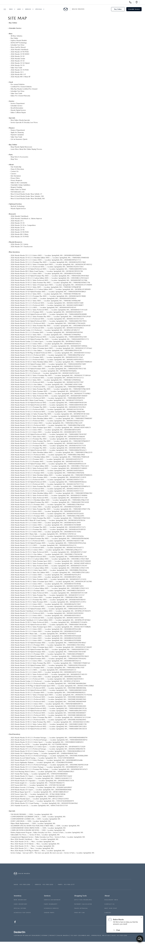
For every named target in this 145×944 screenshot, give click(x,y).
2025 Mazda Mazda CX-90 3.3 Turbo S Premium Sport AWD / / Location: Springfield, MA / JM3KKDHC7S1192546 (51, 695)
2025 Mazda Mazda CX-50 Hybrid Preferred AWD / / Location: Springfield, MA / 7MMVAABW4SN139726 (49, 708)
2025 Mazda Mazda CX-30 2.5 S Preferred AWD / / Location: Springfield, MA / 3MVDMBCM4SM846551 (48, 697)
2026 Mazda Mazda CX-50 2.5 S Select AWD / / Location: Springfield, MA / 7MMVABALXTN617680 (46, 597)
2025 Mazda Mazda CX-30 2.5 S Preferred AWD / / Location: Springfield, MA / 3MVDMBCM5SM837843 (48, 699)
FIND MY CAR (79, 912)
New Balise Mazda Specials (20, 120)
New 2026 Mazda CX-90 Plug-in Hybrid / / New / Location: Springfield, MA (38, 850)
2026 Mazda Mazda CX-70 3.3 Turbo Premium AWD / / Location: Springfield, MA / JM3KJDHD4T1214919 (48, 477)
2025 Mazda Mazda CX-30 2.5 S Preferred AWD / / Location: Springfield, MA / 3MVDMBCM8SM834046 (48, 688)
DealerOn (36, 935)
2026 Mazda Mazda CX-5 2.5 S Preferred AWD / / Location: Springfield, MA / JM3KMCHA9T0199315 (47, 359)
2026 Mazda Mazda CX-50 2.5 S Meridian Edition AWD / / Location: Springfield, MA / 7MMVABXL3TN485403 (50, 258)
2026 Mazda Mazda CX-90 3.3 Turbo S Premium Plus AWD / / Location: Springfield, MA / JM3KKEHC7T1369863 (51, 393)
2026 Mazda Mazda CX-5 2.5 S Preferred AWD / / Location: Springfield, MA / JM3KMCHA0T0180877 (47, 305)
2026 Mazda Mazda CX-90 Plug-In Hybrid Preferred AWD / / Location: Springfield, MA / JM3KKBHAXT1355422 (50, 353)
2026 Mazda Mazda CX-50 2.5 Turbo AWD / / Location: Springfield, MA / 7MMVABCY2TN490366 (46, 380)
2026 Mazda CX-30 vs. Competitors (23, 225)
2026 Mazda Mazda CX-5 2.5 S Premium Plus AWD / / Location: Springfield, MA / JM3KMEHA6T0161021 (48, 439)
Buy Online (118, 9)
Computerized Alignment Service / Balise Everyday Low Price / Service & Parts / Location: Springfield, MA (48, 837)
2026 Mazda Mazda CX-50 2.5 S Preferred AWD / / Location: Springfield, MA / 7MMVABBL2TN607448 (48, 412)
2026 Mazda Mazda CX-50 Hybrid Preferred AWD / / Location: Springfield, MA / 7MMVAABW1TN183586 (49, 624)
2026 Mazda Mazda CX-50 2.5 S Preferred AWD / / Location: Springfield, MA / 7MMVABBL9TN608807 (48, 387)
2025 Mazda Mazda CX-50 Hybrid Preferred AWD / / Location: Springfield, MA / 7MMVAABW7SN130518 (49, 729)
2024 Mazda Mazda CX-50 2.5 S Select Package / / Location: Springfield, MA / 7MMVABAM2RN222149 (48, 751)
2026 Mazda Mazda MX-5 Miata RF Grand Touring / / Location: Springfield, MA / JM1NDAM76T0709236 (48, 520)
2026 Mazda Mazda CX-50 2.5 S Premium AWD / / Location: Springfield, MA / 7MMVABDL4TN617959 (47, 667)
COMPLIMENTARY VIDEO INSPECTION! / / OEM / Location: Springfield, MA (38, 828)
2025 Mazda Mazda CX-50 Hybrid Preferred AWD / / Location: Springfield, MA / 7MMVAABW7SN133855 (49, 726)
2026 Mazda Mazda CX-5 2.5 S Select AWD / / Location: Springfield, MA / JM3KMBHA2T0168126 (46, 631)
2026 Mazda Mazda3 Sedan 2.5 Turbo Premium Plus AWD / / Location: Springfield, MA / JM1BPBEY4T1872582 (50, 414)
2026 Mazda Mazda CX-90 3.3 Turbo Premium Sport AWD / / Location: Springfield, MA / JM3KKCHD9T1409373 (51, 427)
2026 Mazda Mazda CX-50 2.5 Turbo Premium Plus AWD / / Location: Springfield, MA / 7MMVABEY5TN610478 (50, 389)
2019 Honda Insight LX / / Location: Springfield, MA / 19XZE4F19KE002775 (38, 783)
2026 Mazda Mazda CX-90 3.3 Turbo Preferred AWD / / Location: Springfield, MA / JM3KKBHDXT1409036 (49, 346)
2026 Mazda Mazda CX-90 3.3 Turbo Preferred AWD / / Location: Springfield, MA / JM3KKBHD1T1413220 (49, 310)
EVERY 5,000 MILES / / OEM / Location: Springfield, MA (31, 821)
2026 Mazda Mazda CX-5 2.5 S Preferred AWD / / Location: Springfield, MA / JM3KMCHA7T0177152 (47, 484)
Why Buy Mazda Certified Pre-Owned (24, 89)
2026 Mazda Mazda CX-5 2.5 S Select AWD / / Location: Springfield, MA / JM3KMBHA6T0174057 (46, 604)
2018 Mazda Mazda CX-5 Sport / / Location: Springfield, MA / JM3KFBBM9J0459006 (41, 790)
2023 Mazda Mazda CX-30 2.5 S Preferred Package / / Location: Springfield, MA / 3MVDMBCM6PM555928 (49, 765)
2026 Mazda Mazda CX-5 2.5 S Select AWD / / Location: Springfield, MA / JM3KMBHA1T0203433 (46, 366)
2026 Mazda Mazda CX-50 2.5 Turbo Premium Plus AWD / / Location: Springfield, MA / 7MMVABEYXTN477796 (50, 282)
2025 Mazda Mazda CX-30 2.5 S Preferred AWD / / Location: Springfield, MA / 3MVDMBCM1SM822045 (48, 706)
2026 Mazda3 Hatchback (19, 49)
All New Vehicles (16, 36)
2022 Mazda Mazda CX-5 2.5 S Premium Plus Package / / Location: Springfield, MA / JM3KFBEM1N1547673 (49, 769)
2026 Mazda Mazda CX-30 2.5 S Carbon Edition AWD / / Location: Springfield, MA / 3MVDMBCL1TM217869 (50, 559)
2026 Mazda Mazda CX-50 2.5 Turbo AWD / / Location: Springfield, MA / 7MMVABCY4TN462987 (46, 301)
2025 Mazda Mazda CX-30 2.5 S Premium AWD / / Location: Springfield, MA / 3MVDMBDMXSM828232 (48, 692)
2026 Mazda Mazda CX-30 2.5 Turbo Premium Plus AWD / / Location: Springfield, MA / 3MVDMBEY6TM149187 (51, 325)
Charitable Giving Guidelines (20, 185)
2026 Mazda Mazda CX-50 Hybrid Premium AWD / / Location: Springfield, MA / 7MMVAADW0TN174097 (48, 364)
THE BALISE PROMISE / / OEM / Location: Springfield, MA (31, 814)
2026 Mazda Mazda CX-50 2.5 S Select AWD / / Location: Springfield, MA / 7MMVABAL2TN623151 (46, 550)
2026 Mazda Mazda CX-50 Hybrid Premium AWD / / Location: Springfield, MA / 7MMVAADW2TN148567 (48, 643)
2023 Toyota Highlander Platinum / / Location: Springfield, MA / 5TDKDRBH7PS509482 (42, 762)
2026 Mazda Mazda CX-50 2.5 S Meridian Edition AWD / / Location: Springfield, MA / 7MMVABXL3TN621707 (50, 500)
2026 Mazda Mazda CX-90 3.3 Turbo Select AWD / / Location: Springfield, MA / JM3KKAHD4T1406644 (48, 436)
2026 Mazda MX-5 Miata (19, 234)
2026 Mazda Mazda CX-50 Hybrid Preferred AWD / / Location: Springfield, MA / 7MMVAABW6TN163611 (49, 450)
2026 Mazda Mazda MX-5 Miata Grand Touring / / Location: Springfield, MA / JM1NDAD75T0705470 (47, 400)
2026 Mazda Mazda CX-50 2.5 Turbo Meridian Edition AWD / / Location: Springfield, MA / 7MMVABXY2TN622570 (51, 452)
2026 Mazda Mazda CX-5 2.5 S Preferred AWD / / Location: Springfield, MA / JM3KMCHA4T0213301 (47, 421)
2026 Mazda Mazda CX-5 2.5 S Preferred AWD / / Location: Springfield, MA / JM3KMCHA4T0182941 (47, 613)
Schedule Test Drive (17, 45)
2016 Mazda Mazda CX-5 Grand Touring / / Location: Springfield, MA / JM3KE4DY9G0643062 (44, 803)
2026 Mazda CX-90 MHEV (20, 54)
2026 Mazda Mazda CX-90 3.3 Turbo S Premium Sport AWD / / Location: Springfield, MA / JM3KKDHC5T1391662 (51, 348)
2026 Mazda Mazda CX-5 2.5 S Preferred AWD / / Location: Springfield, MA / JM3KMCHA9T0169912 (47, 606)
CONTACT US (109, 904)
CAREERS (107, 912)
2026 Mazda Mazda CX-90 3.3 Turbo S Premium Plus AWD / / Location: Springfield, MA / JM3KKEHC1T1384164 (51, 375)
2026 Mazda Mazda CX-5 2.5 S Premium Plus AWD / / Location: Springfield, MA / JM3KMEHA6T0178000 (48, 296)
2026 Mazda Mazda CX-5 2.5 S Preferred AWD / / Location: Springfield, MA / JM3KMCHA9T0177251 (47, 479)
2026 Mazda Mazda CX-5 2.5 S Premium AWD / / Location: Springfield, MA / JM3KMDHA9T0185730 (47, 461)
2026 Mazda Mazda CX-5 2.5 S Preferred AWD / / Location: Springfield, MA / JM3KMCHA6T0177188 (47, 541)
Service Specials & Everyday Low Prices (24, 122)
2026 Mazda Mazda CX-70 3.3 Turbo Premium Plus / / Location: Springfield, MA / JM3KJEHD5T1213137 (48, 595)
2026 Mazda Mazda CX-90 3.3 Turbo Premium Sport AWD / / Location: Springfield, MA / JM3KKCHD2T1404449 (51, 561)
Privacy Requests (16, 180)
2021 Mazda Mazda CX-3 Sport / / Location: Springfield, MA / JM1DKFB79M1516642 (41, 776)
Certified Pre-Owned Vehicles (21, 87)
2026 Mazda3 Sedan (18, 58)
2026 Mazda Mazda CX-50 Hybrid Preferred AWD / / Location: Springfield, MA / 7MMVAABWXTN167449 (49, 337)
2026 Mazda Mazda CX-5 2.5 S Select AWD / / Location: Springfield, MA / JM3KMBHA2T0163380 (46, 677)
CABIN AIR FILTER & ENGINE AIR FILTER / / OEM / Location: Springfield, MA (38, 830)
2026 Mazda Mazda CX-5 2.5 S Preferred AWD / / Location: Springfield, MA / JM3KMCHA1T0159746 (47, 409)
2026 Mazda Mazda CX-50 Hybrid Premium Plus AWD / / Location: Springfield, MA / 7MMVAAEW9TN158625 (50, 656)
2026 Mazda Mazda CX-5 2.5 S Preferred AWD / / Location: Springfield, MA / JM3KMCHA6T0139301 (47, 443)
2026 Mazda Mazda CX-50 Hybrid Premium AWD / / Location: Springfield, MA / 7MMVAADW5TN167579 (48, 609)
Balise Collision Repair (18, 112)
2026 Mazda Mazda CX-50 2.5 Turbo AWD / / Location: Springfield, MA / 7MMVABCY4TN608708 (46, 287)
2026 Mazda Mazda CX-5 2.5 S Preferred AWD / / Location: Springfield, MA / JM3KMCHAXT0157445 (47, 618)
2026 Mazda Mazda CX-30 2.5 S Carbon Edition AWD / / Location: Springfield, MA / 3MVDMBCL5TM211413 (50, 588)
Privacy (52, 935)
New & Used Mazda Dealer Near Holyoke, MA (27, 196)
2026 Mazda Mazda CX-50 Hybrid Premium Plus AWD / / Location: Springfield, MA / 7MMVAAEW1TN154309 (50, 502)
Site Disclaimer (16, 176)
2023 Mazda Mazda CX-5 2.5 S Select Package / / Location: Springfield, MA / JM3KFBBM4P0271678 (47, 767)
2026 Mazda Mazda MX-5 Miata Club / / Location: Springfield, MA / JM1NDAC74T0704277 (43, 634)
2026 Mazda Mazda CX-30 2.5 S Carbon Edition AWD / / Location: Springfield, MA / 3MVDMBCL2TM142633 (50, 278)
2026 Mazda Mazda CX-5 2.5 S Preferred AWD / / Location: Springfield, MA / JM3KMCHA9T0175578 (47, 489)
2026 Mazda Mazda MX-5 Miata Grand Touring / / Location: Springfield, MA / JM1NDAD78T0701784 (47, 271)
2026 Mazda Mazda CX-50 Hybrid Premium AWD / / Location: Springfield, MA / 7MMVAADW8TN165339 (48, 464)
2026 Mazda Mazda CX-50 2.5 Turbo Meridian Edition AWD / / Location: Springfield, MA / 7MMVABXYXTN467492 (51, 493)
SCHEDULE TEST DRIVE (22, 912)
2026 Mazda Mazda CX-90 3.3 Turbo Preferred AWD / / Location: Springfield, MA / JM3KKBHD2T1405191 (49, 674)
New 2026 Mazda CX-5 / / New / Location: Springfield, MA (32, 848)
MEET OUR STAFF (110, 908)
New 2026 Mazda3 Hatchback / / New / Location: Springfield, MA (34, 839)
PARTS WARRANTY (50, 904)
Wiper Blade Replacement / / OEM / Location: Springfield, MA (33, 823)
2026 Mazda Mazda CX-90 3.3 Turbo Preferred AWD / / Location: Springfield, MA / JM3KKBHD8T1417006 (49, 280)
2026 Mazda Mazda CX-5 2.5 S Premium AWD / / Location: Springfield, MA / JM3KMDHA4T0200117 (47, 312)
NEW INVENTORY (20, 900)
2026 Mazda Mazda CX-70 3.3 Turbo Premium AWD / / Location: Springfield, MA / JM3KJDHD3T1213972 (48, 602)
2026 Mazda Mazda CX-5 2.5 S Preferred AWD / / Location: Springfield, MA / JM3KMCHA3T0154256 (47, 536)
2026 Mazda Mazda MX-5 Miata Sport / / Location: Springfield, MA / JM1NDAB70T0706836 (44, 371)
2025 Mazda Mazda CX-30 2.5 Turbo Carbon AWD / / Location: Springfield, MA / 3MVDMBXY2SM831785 (49, 724)
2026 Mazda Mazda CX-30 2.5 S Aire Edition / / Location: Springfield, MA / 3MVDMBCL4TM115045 (46, 384)
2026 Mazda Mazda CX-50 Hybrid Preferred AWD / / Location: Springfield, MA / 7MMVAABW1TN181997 (49, 434)
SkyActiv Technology (17, 206)
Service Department (18, 103)
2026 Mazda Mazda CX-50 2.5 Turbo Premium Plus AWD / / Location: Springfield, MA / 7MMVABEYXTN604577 (50, 441)
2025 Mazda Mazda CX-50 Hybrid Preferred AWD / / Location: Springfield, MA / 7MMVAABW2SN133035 (49, 711)
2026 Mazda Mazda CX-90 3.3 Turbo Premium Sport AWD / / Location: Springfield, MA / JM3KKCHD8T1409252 (51, 563)
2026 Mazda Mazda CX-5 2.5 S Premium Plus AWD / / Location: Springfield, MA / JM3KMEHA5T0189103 (48, 529)
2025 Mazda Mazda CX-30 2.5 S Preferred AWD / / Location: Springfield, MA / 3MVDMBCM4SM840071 (48, 713)
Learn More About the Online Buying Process (26, 149)
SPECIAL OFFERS (20, 908)
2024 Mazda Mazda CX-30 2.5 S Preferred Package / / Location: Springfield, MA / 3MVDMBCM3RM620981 (49, 756)
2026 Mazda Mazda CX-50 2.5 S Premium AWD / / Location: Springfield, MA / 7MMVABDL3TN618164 (47, 504)
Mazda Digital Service (18, 110)
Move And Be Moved (18, 47)
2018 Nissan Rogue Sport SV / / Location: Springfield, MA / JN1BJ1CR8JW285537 (40, 792)
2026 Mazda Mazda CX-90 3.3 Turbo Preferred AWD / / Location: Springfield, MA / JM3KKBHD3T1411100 (49, 498)
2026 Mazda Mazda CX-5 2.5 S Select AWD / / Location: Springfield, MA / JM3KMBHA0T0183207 (46, 511)
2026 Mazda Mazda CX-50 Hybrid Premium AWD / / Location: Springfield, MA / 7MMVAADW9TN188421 (48, 292)
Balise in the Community (19, 183)
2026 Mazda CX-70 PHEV (20, 70)
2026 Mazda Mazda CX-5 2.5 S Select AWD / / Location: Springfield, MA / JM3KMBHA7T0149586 (46, 584)
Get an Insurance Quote (19, 139)
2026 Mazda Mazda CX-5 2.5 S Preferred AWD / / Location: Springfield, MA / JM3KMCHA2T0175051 (47, 267)
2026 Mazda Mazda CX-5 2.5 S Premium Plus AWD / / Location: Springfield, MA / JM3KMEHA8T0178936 (48, 448)
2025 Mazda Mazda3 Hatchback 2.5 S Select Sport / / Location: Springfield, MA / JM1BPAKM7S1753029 (48, 747)
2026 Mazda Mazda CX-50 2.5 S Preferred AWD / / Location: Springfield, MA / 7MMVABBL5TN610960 (48, 455)
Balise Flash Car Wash (18, 189)
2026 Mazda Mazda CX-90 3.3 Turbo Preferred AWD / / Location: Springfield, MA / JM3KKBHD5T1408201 (49, 468)
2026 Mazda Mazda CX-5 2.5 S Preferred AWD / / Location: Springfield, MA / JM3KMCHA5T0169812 (47, 328)
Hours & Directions (17, 169)
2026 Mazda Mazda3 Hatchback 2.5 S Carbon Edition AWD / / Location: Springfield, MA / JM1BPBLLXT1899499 (51, 289)
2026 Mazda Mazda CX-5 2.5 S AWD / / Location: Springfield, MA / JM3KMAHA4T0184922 (43, 298)
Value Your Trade (16, 68)
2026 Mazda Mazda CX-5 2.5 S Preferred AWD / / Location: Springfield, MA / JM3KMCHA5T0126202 (47, 513)
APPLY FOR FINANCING (83, 900)
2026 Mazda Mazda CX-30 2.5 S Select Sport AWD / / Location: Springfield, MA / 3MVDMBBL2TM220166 (49, 570)
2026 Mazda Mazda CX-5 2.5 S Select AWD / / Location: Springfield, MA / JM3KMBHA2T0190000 (46, 640)
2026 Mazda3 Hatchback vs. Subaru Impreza (26, 218)
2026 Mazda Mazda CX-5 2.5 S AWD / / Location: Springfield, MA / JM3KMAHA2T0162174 (43, 545)
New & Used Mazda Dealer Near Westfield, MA (28, 198)
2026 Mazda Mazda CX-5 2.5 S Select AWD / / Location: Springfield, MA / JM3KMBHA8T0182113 (46, 661)
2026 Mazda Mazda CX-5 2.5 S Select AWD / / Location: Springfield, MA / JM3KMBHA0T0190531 (46, 615)
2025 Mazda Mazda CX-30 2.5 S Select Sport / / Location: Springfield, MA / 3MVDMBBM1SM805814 (47, 742)
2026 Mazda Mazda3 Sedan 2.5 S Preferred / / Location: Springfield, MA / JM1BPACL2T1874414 (45, 681)
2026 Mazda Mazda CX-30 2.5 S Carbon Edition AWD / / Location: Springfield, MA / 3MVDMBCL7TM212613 (50, 466)
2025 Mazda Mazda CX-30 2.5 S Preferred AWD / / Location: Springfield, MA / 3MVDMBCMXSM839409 (48, 701)
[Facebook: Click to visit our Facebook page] (15, 922)
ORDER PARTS (49, 912)
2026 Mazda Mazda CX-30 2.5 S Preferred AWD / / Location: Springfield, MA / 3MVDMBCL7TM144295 (48, 323)
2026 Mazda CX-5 (17, 72)
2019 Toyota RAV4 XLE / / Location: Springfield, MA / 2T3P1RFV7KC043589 (38, 785)
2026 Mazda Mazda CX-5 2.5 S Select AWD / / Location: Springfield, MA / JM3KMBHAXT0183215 (46, 344)
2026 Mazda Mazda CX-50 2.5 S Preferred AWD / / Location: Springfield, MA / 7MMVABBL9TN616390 (48, 425)
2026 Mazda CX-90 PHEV (20, 52)
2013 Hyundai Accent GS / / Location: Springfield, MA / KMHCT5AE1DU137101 (39, 805)
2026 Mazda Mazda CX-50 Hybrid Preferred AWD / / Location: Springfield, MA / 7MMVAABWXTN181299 (49, 405)
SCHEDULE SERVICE (51, 908)
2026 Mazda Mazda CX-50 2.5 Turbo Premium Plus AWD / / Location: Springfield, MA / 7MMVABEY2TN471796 (50, 509)
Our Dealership (16, 167)
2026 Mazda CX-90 (17, 230)
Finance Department (18, 130)
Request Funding (16, 187)
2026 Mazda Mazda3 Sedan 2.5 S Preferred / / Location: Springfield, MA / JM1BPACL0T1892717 (45, 330)
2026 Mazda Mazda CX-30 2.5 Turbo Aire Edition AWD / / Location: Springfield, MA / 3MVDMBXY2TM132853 (50, 572)
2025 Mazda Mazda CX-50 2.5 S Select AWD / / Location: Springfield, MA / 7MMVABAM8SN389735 (47, 704)
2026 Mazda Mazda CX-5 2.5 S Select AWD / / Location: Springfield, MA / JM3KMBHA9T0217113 (46, 260)
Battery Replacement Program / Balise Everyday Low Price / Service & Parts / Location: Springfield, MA (47, 832)
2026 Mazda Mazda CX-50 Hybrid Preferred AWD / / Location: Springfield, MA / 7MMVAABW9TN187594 (49, 402)
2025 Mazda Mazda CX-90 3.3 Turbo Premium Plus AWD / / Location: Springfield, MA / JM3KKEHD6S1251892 (50, 722)
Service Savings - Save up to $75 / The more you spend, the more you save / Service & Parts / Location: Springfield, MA (52, 853)
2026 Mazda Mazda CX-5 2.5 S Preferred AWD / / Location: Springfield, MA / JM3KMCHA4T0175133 (47, 491)
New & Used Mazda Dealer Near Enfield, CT (26, 194)
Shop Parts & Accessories (19, 157)
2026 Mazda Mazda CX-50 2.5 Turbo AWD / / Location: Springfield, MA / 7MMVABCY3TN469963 (46, 335)
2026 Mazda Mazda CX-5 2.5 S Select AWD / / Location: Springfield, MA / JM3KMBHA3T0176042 (46, 532)
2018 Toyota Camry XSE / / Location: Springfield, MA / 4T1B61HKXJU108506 (38, 794)
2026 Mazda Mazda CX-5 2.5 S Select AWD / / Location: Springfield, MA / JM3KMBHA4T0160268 (46, 636)
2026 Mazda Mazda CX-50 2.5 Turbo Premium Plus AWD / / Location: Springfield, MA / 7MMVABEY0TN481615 (50, 486)
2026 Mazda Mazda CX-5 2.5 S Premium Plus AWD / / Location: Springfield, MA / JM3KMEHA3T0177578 (48, 446)
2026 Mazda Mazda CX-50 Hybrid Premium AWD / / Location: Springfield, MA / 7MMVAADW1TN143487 (48, 652)
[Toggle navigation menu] (4, 9)
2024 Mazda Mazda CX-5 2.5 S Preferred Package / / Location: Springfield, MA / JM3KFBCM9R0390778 (48, 749)
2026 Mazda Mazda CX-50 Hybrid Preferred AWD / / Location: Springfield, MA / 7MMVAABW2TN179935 (49, 321)
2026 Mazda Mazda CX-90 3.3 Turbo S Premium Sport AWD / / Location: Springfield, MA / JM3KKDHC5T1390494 (51, 285)
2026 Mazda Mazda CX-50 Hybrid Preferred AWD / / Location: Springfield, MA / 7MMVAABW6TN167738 (49, 556)
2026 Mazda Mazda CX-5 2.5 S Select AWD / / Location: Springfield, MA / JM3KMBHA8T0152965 (46, 577)
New (11, 9)
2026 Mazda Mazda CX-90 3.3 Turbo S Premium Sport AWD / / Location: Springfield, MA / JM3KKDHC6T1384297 (51, 647)
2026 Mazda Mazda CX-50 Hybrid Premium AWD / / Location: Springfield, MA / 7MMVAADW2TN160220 (48, 665)
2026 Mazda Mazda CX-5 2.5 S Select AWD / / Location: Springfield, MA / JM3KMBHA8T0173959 (46, 432)
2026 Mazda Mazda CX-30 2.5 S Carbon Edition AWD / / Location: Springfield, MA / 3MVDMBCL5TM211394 (50, 568)
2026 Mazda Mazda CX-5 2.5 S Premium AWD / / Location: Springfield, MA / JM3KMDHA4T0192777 (47, 459)
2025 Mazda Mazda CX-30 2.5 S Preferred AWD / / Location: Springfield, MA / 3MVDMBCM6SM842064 (48, 683)
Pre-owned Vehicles (18, 84)
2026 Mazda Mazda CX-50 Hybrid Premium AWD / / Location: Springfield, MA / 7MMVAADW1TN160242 (48, 658)
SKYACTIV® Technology (19, 43)
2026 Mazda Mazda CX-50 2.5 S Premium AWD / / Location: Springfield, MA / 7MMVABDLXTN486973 (47, 654)
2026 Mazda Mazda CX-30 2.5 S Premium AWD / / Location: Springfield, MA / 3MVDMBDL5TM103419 (48, 590)
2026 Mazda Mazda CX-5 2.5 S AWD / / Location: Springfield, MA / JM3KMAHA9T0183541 (43, 307)
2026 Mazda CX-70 (17, 65)
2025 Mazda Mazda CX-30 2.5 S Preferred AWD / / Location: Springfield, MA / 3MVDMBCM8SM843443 (48, 715)
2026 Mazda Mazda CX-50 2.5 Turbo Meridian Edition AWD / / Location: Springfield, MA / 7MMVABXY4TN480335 (51, 475)
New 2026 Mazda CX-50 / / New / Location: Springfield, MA (32, 841)
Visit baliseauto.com (17, 192)
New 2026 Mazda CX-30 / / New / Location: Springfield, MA (32, 846)
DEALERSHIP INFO (111, 900)
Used (19, 9)
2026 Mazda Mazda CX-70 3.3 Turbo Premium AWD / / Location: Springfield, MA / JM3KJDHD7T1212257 (48, 391)
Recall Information (17, 108)
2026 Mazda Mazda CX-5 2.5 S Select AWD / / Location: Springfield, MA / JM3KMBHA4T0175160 (46, 672)
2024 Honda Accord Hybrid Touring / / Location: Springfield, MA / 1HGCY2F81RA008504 (42, 758)
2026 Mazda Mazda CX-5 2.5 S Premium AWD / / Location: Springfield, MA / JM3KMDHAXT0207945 (47, 332)
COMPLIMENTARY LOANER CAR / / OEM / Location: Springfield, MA (35, 819)
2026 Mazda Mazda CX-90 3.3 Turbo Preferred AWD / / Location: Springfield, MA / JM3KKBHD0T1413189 (49, 593)
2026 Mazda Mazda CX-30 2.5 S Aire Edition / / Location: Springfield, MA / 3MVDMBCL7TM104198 (46, 554)
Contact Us (14, 171)
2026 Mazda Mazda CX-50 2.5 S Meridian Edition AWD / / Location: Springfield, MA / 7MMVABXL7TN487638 (50, 457)
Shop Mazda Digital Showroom (21, 147)
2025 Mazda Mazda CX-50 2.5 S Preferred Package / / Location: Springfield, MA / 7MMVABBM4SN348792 (49, 740)
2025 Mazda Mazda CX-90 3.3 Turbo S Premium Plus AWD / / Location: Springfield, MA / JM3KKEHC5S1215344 (51, 717)
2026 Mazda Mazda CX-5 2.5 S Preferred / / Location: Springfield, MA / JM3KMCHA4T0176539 (45, 373)
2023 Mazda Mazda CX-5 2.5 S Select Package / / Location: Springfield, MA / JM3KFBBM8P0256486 (47, 760)
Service (28, 9)
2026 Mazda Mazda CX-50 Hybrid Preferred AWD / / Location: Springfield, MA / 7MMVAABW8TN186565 (49, 482)
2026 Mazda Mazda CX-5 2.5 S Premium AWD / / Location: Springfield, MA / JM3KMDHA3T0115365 (47, 357)
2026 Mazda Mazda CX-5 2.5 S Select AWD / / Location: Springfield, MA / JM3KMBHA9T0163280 (46, 629)
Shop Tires (14, 159)
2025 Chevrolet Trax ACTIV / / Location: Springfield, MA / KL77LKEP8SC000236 (39, 744)
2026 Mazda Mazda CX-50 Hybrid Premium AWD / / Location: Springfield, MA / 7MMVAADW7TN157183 (48, 369)
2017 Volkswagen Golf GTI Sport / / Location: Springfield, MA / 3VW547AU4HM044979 (42, 801)
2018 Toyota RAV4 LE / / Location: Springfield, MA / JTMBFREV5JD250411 (37, 796)
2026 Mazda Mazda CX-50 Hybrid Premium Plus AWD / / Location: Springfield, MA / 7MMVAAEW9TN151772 (50, 339)
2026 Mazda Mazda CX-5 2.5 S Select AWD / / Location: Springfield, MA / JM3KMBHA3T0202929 (46, 507)
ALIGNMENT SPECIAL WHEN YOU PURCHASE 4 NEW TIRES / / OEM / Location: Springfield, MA (45, 826)
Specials (38, 9)
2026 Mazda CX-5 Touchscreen (22, 246)
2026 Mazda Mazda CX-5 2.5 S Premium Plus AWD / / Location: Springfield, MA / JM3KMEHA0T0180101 (48, 600)
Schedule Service (134, 9)
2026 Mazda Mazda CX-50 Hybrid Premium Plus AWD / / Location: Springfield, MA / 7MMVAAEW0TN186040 (50, 538)
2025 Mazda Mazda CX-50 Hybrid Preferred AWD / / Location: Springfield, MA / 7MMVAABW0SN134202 (49, 690)
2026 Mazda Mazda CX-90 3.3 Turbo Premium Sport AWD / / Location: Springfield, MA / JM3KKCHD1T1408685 (51, 627)
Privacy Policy (15, 178)
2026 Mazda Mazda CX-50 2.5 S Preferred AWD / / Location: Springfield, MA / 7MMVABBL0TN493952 (48, 398)
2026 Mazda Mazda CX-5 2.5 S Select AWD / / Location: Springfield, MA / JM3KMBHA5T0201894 (46, 638)
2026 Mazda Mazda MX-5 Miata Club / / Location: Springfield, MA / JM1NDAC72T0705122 (43, 534)
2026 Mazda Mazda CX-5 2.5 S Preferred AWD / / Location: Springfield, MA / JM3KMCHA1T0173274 (47, 319)
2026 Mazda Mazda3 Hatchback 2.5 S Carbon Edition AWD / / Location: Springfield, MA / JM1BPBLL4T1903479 (51, 611)
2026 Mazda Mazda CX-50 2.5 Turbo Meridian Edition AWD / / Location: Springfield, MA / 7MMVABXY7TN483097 (51, 418)
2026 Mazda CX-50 (17, 61)
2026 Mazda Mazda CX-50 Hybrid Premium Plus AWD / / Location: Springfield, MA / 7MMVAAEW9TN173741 (50, 649)
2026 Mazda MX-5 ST (18, 74)
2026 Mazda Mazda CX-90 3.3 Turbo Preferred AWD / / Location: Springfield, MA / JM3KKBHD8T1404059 (49, 396)
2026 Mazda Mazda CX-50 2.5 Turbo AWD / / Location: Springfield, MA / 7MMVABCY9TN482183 (46, 294)
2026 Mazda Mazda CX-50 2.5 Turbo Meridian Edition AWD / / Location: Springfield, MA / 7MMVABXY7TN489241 (51, 362)
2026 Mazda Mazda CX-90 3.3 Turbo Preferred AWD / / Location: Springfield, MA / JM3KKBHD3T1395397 (49, 566)
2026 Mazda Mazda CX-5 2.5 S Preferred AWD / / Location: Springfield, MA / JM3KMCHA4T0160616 (47, 470)
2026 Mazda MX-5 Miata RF (20, 77)
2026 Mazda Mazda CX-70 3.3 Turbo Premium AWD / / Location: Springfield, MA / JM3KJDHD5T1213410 (48, 579)
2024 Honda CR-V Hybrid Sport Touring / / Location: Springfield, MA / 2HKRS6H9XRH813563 (44, 753)
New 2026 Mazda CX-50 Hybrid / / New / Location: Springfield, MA (35, 844)
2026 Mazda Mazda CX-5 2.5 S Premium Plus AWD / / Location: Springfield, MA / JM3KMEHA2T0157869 (48, 262)
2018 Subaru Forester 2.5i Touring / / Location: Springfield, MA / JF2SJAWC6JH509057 (41, 787)
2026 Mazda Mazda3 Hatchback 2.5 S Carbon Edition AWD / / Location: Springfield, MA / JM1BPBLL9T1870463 (51, 620)
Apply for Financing (17, 132)
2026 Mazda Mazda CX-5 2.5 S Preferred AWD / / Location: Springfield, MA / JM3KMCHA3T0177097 (47, 382)
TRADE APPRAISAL (81, 908)
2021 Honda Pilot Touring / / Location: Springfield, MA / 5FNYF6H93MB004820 (39, 774)
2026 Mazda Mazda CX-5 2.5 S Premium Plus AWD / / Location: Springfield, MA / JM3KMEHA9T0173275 (48, 527)
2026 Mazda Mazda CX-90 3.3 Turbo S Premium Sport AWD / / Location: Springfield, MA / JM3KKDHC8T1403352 (51, 264)
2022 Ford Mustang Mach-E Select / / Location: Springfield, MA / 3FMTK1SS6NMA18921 (42, 771)
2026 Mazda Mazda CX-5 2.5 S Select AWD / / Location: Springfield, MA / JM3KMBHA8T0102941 (46, 430)
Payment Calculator (17, 135)
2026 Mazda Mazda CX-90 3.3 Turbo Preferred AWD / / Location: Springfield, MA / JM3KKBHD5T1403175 (49, 416)
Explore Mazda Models (19, 40)
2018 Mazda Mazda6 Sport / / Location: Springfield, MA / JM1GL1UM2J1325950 (40, 799)
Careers (13, 174)
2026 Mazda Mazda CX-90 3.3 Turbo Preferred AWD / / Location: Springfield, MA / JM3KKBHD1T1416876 (49, 622)
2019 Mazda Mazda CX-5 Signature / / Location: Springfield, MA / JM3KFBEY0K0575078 (42, 780)
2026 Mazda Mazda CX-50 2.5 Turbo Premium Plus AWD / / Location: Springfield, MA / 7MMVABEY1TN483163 (50, 663)
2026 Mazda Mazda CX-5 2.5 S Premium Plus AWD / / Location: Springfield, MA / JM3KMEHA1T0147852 (48, 407)
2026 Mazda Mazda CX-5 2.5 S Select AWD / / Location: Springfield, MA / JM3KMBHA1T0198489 (46, 525)
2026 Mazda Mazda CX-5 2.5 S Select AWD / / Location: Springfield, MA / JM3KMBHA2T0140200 (46, 273)
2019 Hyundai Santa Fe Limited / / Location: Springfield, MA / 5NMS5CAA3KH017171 (41, 778)
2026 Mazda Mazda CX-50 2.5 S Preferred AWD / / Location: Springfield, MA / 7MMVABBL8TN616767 (48, 355)
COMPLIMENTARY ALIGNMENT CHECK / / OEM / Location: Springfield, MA (38, 817)
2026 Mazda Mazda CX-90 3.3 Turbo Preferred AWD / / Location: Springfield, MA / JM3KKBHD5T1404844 (49, 495)
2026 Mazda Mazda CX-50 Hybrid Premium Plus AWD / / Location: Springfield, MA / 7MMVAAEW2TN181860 (50, 276)
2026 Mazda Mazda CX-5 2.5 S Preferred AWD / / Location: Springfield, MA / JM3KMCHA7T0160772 (47, 547)
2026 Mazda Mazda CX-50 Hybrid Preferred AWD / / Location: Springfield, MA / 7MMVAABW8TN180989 (49, 314)
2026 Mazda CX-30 (17, 56)
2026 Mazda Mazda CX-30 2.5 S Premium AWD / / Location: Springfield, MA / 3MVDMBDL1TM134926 (48, 645)
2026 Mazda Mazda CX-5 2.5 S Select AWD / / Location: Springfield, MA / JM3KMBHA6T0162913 (46, 575)
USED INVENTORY (20, 904)
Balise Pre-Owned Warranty (20, 96)
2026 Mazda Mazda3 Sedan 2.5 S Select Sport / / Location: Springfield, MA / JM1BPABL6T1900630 (46, 341)
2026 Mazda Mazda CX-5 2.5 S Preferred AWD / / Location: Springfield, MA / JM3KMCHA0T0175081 (47, 303)
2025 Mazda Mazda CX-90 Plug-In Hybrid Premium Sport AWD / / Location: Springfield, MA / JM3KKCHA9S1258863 (52, 686)
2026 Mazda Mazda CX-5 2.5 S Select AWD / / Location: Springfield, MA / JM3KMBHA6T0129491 (46, 523)
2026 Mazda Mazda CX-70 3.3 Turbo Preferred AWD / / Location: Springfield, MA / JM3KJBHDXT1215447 (49, 552)
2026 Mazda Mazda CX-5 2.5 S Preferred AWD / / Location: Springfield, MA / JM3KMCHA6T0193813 (47, 679)
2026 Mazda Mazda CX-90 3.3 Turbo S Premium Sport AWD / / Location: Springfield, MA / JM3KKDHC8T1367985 (51, 581)
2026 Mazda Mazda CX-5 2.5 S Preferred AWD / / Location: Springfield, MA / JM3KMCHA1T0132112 (47, 378)
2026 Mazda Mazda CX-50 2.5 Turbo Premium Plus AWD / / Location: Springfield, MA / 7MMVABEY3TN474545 (50, 518)
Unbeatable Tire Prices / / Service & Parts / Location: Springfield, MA (35, 835)
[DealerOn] (19, 932)
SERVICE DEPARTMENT (52, 900)
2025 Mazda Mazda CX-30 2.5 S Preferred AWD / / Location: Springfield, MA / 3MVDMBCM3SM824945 (48, 720)
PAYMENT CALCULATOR (83, 904)
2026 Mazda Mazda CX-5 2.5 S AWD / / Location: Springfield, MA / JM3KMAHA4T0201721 (43, 670)
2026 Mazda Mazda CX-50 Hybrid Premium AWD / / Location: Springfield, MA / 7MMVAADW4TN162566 (48, 543)
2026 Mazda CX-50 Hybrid (20, 63)
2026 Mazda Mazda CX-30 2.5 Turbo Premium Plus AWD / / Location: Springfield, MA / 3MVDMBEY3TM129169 (51, 316)
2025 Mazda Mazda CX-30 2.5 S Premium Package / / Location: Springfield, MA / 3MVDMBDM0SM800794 (49, 737)
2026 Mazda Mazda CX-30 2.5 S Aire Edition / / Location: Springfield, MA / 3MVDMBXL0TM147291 (46, 350)
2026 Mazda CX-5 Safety (19, 244)
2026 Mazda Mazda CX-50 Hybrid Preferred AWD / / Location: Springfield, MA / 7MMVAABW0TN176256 (49, 269)
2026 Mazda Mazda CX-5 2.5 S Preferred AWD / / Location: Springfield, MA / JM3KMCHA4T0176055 (47, 586)
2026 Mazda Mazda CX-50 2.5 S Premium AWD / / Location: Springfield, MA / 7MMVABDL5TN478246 (47, 473)
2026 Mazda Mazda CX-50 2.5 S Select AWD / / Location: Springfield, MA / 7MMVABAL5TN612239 (46, 423)
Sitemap (44, 935)
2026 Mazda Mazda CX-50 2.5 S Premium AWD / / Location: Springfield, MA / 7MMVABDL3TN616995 (47, 516)
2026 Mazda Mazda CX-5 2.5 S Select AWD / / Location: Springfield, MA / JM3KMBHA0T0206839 (46, 255)
